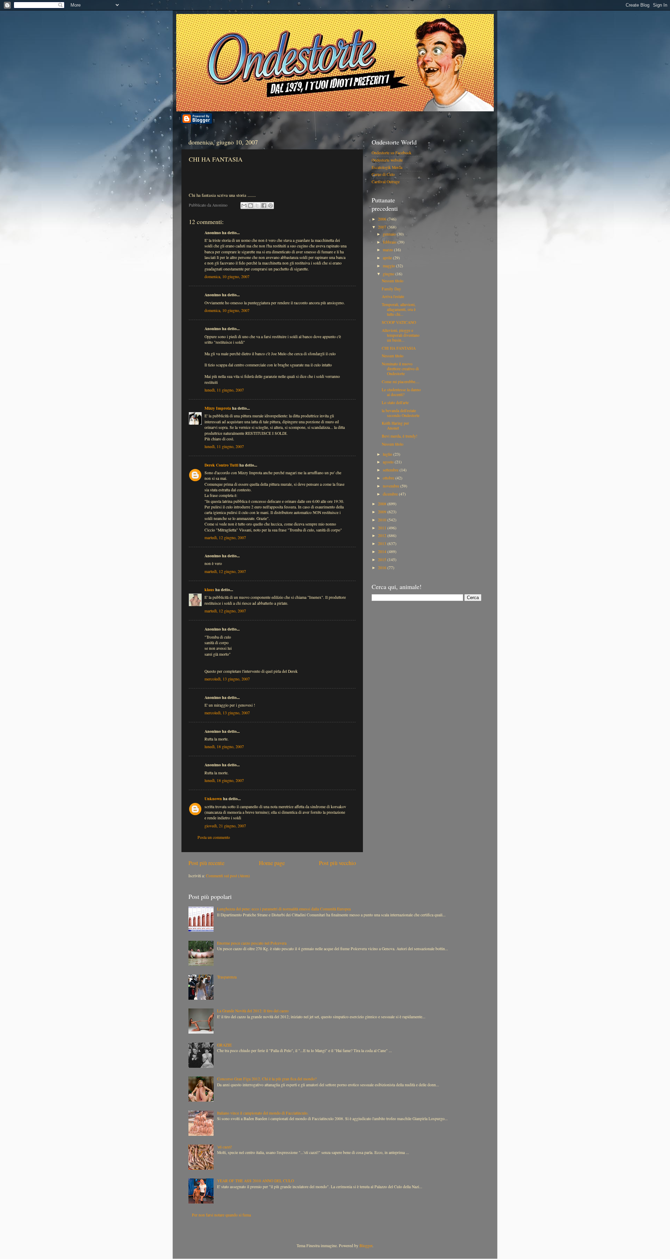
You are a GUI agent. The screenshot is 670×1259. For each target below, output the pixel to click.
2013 (382, 543)
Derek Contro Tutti (221, 465)
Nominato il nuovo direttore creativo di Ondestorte (400, 368)
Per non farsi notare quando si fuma (221, 1214)
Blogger (365, 1245)
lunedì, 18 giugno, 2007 (224, 746)
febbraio (390, 242)
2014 (382, 551)
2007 (382, 227)
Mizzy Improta (217, 408)
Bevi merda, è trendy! (399, 436)
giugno (389, 273)
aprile (388, 257)
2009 (382, 511)
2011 (382, 527)
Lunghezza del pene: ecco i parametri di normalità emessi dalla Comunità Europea (284, 908)
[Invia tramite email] (243, 205)
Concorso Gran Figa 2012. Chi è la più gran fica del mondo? (267, 1078)
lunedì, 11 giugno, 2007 (224, 390)
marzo (388, 249)
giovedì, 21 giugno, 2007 (225, 825)
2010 (382, 519)
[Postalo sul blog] (250, 205)
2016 (382, 567)
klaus (209, 590)
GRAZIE (224, 1045)
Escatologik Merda (387, 167)
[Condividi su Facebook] (263, 205)
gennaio (390, 234)
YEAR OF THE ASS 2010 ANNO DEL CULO (255, 1180)
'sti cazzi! (224, 1146)
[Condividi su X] (257, 205)
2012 (382, 535)
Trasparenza (227, 976)
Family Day (391, 288)
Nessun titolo (392, 280)
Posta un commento (214, 837)
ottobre (389, 477)
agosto (389, 461)
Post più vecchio (337, 863)
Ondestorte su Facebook (391, 152)
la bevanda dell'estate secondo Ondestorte (400, 413)
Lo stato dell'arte (395, 402)
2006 (382, 219)
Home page (272, 863)
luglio (388, 454)
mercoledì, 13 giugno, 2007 (227, 678)
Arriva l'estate (393, 296)
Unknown (213, 799)
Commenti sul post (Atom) (228, 875)
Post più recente (206, 863)
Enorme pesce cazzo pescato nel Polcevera (251, 943)
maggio (389, 265)
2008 (382, 503)
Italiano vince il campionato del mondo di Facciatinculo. (262, 1113)
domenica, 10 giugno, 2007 (227, 276)
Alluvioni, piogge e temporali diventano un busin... (400, 335)
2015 (382, 559)
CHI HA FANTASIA (399, 348)
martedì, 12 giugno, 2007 (225, 537)
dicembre (391, 494)
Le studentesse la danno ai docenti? (401, 392)
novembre (391, 486)
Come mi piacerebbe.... (400, 381)
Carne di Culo (383, 174)
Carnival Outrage (386, 181)
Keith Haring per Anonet (395, 425)
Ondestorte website (387, 160)
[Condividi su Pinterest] (270, 205)
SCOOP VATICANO (399, 322)
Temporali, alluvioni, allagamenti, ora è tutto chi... (399, 309)
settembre (391, 469)
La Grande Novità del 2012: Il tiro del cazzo (253, 1010)
